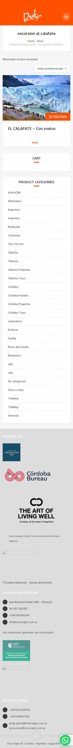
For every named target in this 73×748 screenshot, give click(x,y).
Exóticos (13, 329)
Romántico (14, 355)
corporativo (15, 321)
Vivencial (13, 415)
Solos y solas (16, 390)
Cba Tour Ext (16, 244)
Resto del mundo (18, 347)
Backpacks (14, 226)
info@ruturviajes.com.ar (23, 622)
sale (10, 364)
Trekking (13, 398)
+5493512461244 (19, 615)
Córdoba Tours (17, 312)
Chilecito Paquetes (19, 269)
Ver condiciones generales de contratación (28, 632)
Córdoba (13, 287)
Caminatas (14, 235)
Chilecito (13, 252)
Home (31, 41)
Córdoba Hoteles (18, 295)
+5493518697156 (19, 716)
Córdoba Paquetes (19, 304)
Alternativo (14, 201)
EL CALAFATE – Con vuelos (31, 128)
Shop (40, 41)
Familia (12, 338)
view (35, 142)
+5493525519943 (19, 710)
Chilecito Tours (17, 278)
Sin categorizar (17, 381)
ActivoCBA (14, 192)
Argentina (14, 209)
